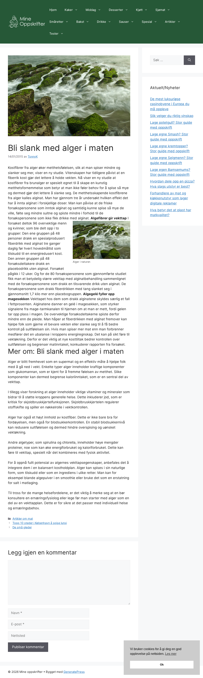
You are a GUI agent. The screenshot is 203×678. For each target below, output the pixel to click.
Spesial (147, 22)
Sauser (124, 22)
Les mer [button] (170, 653)
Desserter (116, 10)
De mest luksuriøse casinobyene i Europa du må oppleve (169, 104)
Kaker (69, 10)
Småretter (56, 22)
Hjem (53, 10)
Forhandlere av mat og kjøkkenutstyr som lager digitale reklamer (169, 198)
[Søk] (189, 60)
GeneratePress (74, 672)
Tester (53, 33)
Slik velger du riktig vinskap (171, 116)
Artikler (170, 22)
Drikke (101, 22)
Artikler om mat (22, 518)
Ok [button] (162, 664)
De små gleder (22, 527)
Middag (91, 10)
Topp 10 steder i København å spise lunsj (39, 523)
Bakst (80, 22)
